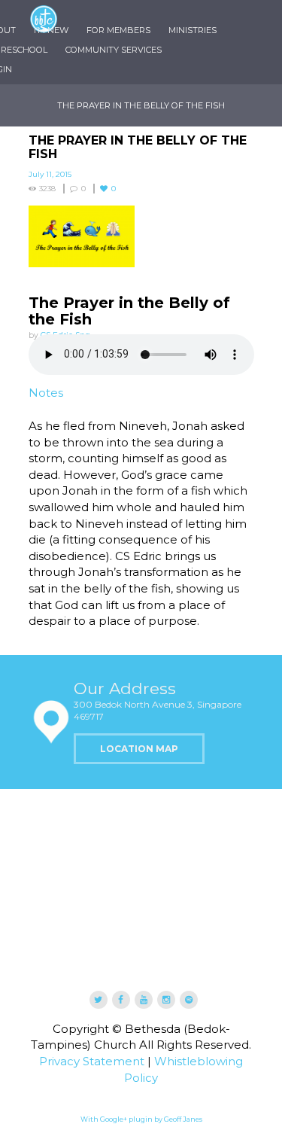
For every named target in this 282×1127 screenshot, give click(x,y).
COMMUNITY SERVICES (113, 49)
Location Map (139, 748)
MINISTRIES (192, 30)
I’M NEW (51, 30)
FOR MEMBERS (118, 30)
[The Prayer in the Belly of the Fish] (141, 236)
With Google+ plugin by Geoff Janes (141, 1119)
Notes (46, 392)
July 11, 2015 (50, 174)
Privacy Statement (91, 1061)
